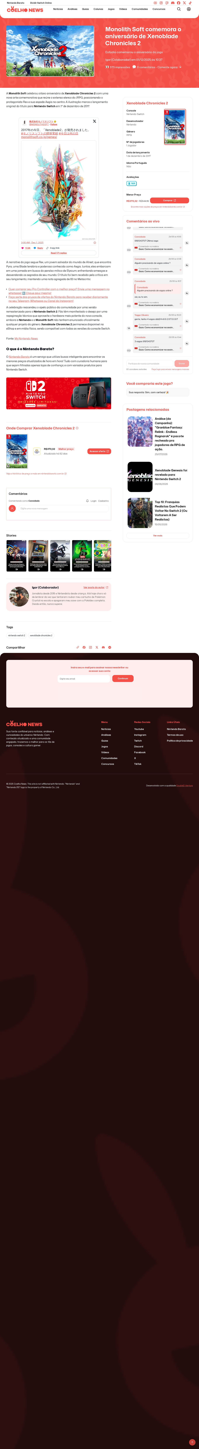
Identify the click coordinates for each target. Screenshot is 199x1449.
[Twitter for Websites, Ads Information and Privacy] (95, 243)
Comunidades (140, 9)
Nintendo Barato (15, 2)
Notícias (58, 9)
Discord (138, 746)
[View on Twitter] (94, 122)
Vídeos (123, 9)
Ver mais (157, 535)
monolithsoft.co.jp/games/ (39, 137)
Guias (85, 9)
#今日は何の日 (68, 133)
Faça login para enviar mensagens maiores (170, 369)
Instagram (140, 734)
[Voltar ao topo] (192, 1442)
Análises (72, 9)
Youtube (139, 729)
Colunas (98, 9)
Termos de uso (175, 734)
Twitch (138, 740)
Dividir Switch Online (41, 2)
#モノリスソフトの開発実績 (39, 133)
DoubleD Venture (184, 785)
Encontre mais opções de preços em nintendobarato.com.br (156, 207)
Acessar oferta (97, 451)
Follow (53, 124)
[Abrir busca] (179, 9)
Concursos (159, 9)
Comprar (167, 200)
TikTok (137, 764)
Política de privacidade (180, 740)
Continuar (123, 678)
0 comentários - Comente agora (157, 67)
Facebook (140, 752)
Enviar (182, 363)
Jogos (111, 9)
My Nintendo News (26, 338)
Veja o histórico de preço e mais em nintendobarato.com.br (35, 473)
